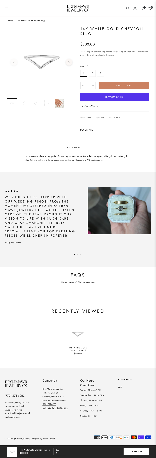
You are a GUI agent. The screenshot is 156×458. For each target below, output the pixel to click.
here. (92, 282)
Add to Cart (136, 451)
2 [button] (77, 254)
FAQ (120, 387)
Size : (84, 66)
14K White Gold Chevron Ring (78, 349)
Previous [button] (14, 62)
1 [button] (74, 254)
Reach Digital (49, 438)
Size (57, 450)
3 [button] (80, 254)
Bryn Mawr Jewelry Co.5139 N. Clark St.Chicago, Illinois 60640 (53, 392)
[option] (41, 60)
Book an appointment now (54, 400)
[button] (127, 8)
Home (10, 20)
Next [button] (69, 62)
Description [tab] (73, 147)
